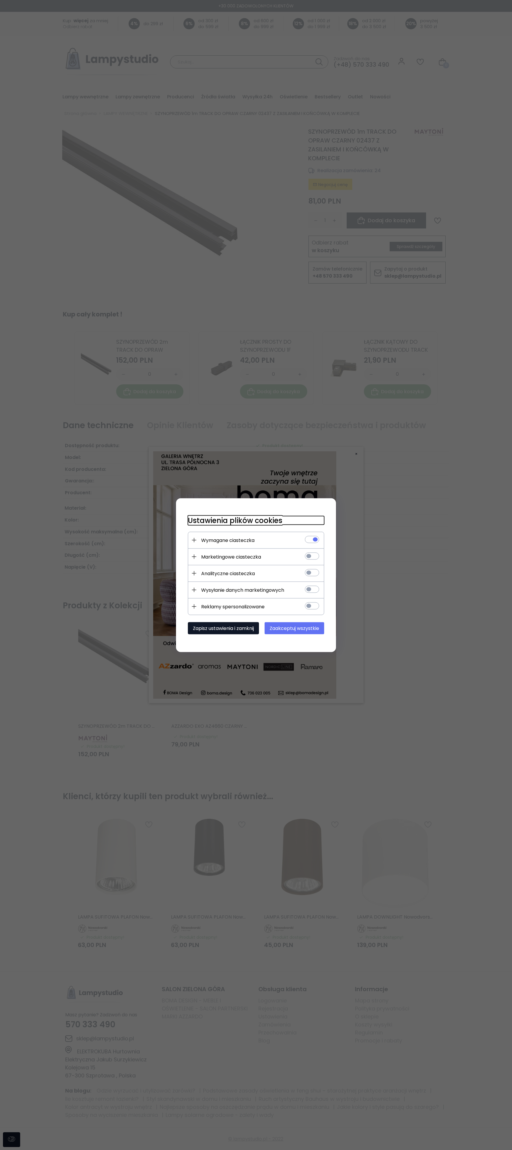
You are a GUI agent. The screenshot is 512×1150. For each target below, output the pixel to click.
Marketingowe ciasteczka (231, 556)
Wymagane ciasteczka (228, 540)
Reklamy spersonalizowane (233, 606)
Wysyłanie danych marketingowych (242, 589)
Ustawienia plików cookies (235, 520)
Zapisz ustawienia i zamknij (223, 628)
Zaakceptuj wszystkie (294, 628)
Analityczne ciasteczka (228, 573)
